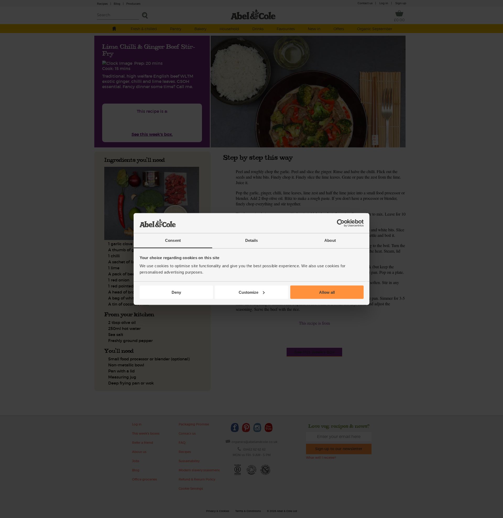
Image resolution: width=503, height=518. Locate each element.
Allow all (327, 292)
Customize (248, 292)
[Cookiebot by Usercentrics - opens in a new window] (341, 223)
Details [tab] (251, 240)
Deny (176, 292)
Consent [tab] (173, 240)
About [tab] (330, 240)
